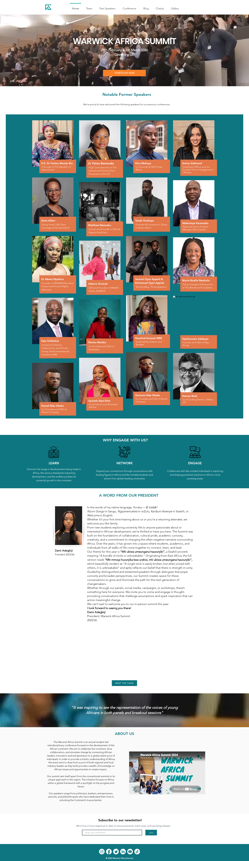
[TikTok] (137, 851)
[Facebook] (109, 851)
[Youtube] (130, 851)
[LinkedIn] (123, 851)
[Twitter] (116, 851)
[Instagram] (102, 851)
